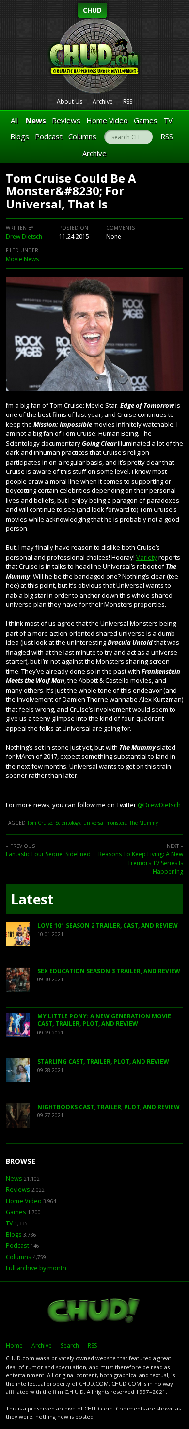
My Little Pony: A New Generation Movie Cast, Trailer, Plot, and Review (104, 1020)
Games (146, 120)
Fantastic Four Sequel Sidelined (48, 854)
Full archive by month (36, 1268)
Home (14, 1345)
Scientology (67, 822)
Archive (103, 101)
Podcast (49, 136)
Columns (82, 136)
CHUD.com (94, 1312)
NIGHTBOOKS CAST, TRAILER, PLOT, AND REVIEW (108, 1107)
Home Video (107, 120)
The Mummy (143, 822)
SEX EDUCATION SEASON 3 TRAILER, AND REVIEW (108, 971)
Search (70, 1345)
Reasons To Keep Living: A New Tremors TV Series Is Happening (140, 863)
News (36, 120)
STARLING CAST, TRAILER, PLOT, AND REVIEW (103, 1061)
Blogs (19, 136)
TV (168, 120)
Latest (32, 899)
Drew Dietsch (24, 236)
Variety (146, 557)
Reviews (66, 120)
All (14, 120)
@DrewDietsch (159, 804)
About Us (69, 101)
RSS (127, 101)
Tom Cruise (39, 822)
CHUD (92, 10)
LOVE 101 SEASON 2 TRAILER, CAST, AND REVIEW (107, 925)
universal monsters (104, 822)
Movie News (22, 259)
